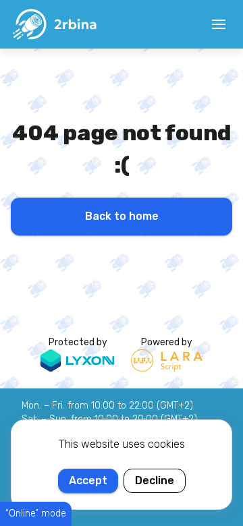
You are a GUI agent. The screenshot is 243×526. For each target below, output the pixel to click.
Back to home (122, 216)
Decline (154, 480)
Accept (88, 480)
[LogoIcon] (54, 24)
